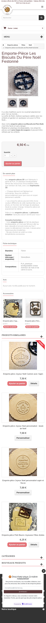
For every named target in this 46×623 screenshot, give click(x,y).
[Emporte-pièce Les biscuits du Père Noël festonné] (12, 103)
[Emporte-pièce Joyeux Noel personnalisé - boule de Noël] (23, 408)
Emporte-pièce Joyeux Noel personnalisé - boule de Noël (23, 427)
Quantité (7, 152)
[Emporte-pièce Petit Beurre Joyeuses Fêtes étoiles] (23, 517)
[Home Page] (2, 45)
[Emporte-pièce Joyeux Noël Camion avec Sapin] (23, 356)
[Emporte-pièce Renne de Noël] (35, 308)
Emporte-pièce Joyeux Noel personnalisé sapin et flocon (23, 481)
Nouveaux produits (14, 563)
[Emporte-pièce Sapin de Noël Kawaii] (13, 308)
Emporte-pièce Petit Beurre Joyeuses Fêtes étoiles (23, 535)
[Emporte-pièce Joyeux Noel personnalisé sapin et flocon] (23, 462)
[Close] (44, 571)
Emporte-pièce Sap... (10, 321)
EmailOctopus (28, 604)
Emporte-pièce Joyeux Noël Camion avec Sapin (23, 374)
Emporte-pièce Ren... (33, 321)
